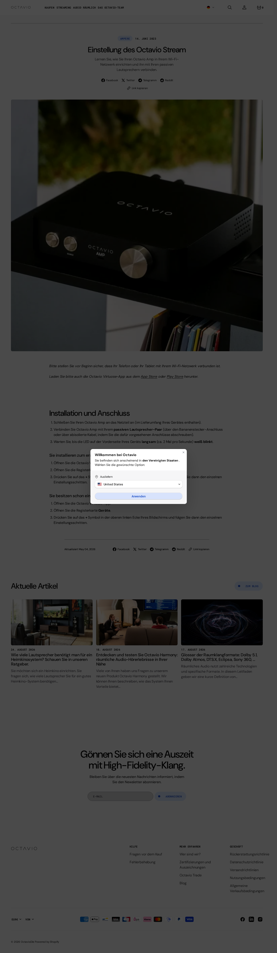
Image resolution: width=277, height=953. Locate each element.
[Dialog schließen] (183, 452)
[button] (138, 484)
